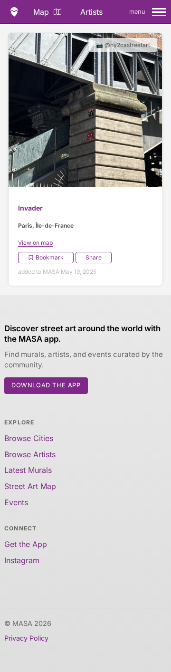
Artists (91, 12)
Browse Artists (30, 454)
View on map (35, 242)
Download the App (46, 385)
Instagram (21, 560)
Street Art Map (30, 486)
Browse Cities (28, 438)
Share (94, 257)
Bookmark (50, 257)
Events (16, 502)
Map (41, 12)
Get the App (25, 544)
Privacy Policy (26, 638)
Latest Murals (28, 470)
